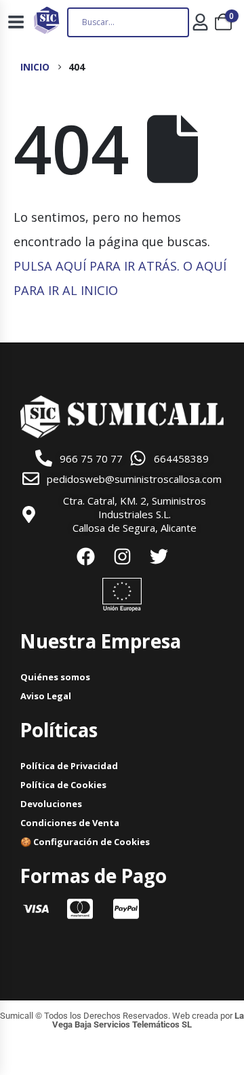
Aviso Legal (45, 696)
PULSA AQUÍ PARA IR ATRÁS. (97, 266)
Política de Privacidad (69, 766)
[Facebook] (85, 556)
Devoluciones (51, 804)
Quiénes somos (55, 677)
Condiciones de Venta (69, 823)
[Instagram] (122, 556)
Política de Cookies (63, 785)
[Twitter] (158, 556)
